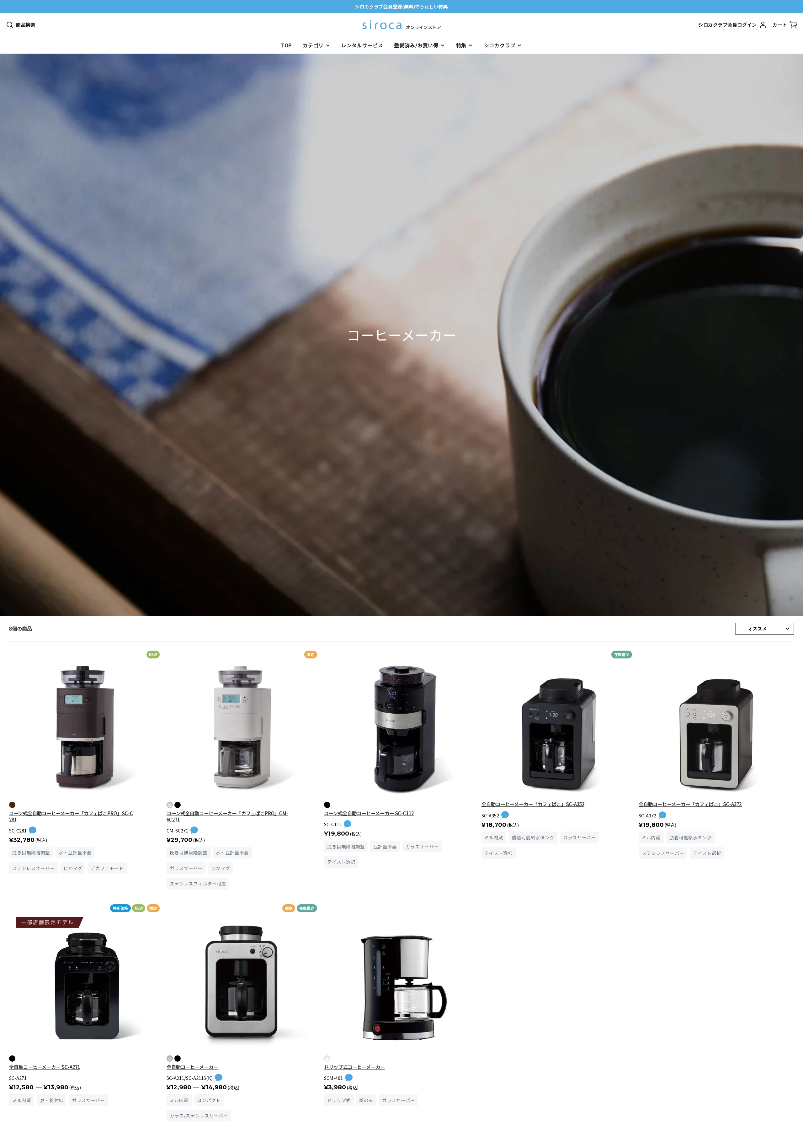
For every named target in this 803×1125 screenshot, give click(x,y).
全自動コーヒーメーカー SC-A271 (44, 1066)
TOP (286, 45)
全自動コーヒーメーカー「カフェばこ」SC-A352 (532, 803)
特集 (461, 45)
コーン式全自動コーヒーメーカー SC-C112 (369, 813)
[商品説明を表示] (32, 830)
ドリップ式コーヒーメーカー (354, 1066)
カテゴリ (313, 45)
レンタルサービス (362, 45)
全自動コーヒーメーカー (192, 1066)
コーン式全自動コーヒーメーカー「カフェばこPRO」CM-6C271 (227, 816)
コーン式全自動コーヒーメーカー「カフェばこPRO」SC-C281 (71, 816)
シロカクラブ (500, 45)
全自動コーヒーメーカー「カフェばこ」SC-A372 (690, 803)
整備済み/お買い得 (416, 45)
